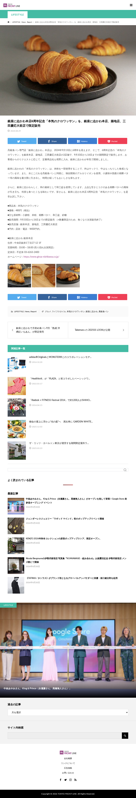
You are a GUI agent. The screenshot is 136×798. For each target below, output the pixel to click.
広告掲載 (68, 768)
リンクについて (68, 763)
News (27, 312)
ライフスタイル (59, 312)
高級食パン (104, 312)
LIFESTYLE (17, 14)
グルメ (48, 312)
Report (33, 312)
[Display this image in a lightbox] (19, 275)
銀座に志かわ (92, 312)
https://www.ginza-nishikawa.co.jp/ (41, 257)
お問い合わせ (68, 773)
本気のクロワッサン (76, 312)
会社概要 (68, 758)
